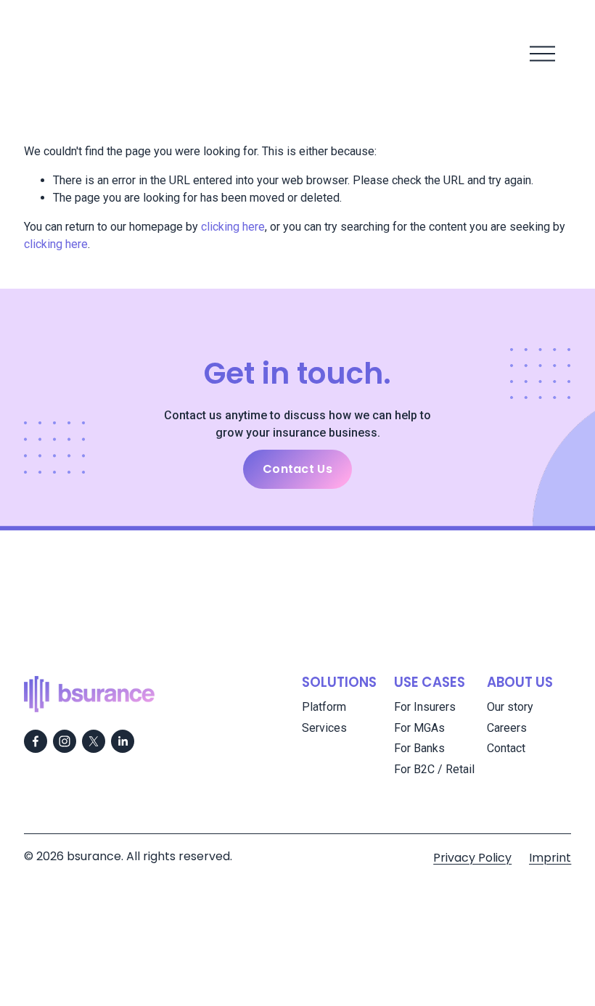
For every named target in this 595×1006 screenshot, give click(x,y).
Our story (510, 707)
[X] (93, 741)
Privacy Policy (472, 857)
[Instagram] (64, 741)
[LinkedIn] (122, 741)
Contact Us (297, 469)
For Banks (419, 748)
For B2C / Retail (434, 769)
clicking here (233, 227)
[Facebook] (35, 741)
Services (324, 728)
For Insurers (425, 707)
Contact (506, 748)
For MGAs (419, 728)
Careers (507, 728)
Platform (324, 707)
